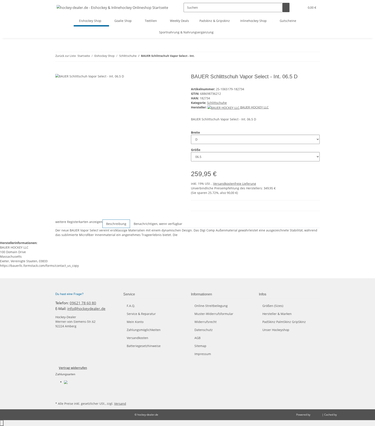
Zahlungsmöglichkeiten (144, 330)
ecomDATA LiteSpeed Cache (354, 414)
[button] (299, 7)
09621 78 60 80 (83, 302)
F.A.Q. (131, 306)
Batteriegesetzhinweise (144, 346)
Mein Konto (135, 322)
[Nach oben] (1, 423)
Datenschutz (203, 330)
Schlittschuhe (217, 103)
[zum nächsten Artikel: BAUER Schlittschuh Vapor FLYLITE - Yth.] (205, 56)
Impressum (202, 354)
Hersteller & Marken (277, 314)
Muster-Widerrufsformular (213, 314)
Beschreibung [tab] (116, 224)
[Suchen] (286, 7)
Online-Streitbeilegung (211, 306)
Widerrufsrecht (205, 322)
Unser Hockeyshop (275, 330)
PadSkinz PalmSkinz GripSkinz (284, 322)
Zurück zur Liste (65, 56)
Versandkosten (137, 338)
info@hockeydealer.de (86, 308)
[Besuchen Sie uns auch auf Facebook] (58, 390)
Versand (120, 403)
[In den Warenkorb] (58, 71)
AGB (197, 338)
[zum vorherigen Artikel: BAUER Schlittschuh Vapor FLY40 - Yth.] (198, 56)
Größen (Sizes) (272, 306)
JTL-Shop (316, 414)
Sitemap (200, 346)
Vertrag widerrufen (73, 368)
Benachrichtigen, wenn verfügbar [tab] (158, 224)
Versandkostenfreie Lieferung (234, 184)
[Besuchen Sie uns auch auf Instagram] (58, 395)
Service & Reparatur (141, 314)
